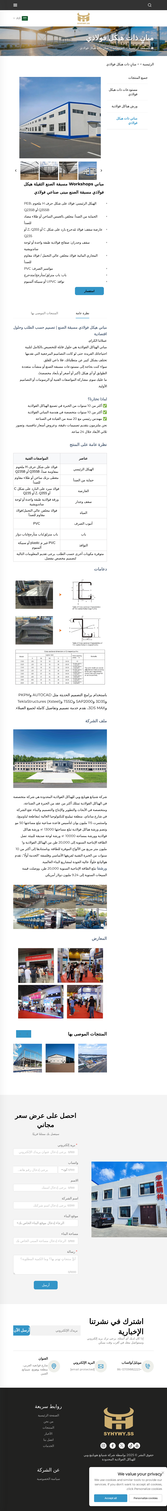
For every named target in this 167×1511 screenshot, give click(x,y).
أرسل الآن (22, 1330)
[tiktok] (131, 1446)
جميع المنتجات (138, 78)
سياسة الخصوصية (48, 1479)
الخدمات (48, 1446)
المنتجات (118, 48)
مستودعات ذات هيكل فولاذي (123, 92)
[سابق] (16, 171)
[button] (27, 1034)
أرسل (45, 1285)
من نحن (48, 1421)
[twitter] (122, 1446)
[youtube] (137, 1446)
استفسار (89, 291)
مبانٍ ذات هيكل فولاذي (94, 48)
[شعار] (83, 18)
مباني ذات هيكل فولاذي (126, 120)
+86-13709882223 (129, 1369)
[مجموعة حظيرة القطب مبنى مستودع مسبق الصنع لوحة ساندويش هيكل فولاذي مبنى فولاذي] (60, 1058)
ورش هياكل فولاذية (124, 106)
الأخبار (48, 1434)
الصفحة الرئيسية (139, 48)
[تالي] (101, 171)
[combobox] (45, 1223)
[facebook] (113, 1446)
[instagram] (103, 1446)
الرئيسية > (147, 64)
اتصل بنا (48, 1440)
